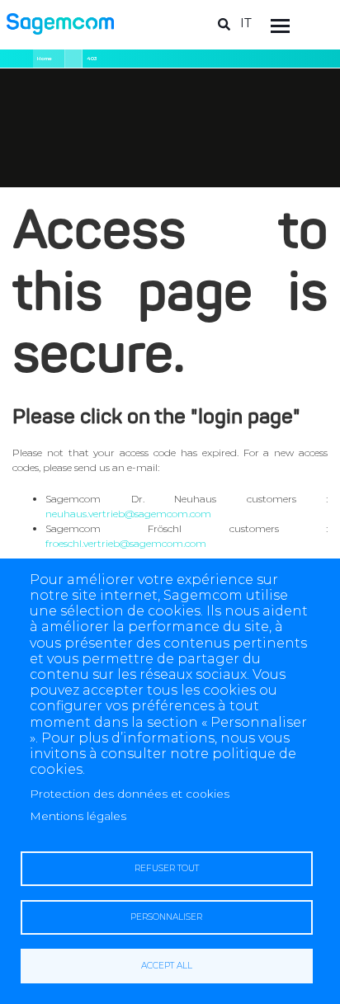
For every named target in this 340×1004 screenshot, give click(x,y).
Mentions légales (78, 816)
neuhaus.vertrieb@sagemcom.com (128, 513)
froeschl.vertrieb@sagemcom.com (125, 543)
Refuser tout (167, 868)
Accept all (166, 965)
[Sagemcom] (60, 22)
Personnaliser (166, 917)
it (246, 23)
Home (44, 58)
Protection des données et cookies (129, 793)
